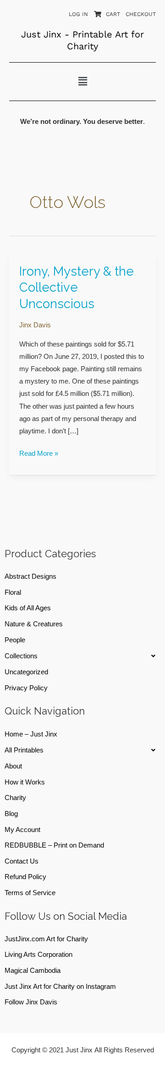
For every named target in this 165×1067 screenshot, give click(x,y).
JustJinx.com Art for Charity (46, 939)
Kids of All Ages (28, 608)
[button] (82, 81)
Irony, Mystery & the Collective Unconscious (76, 287)
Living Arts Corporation (38, 954)
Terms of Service (30, 892)
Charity (15, 797)
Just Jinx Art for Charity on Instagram (60, 986)
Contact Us (21, 861)
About (13, 766)
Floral (13, 592)
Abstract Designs (30, 576)
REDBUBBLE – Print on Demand (54, 845)
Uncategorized (26, 672)
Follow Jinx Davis (31, 1002)
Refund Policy (25, 876)
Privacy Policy (26, 688)
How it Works (25, 782)
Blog (11, 813)
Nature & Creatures (34, 624)
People (15, 640)
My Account (22, 829)
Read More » (38, 452)
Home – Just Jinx (31, 734)
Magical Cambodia (32, 970)
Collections (21, 656)
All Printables (24, 750)
